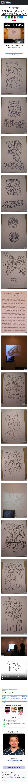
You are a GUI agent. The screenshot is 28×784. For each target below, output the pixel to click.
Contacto (24, 777)
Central (13, 760)
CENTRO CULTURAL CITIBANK (14, 53)
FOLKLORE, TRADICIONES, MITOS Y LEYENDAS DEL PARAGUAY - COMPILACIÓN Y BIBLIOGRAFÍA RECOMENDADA (14, 696)
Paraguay (17, 760)
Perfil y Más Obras (14, 768)
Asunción (9, 760)
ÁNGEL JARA (17, 47)
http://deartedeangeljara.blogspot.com (9, 689)
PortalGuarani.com (11, 777)
